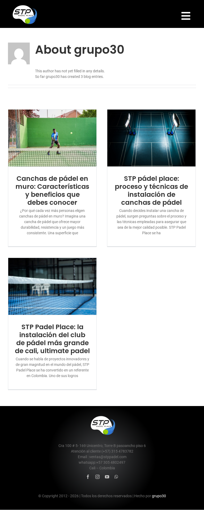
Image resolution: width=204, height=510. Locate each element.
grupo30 (159, 496)
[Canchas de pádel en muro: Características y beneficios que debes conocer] (52, 138)
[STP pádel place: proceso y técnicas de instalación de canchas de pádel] (151, 138)
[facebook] (88, 477)
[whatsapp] (116, 477)
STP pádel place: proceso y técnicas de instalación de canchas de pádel (151, 190)
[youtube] (107, 477)
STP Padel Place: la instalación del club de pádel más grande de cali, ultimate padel (52, 339)
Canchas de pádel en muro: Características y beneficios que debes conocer (52, 190)
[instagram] (97, 477)
